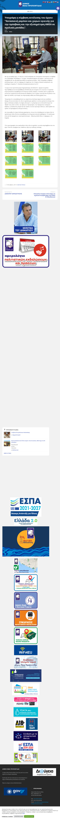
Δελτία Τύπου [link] (21, 184)
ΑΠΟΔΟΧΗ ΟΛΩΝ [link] (29, 816)
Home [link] (6, 31)
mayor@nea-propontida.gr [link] (41, 802)
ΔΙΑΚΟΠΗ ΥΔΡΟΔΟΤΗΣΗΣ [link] (13, 194)
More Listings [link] (7, 453)
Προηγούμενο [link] (8, 192)
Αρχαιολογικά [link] (16, 435)
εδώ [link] (23, 813)
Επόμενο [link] (53, 192)
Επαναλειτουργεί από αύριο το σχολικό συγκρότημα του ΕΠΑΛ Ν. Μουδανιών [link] (44, 195)
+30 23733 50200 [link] (37, 798)
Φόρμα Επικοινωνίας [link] (36, 803)
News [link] (10, 31)
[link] (58, 8)
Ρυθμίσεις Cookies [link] (7, 816)
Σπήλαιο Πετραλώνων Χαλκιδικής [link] (20, 432)
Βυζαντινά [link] (15, 450)
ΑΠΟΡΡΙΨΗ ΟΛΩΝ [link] (19, 816)
